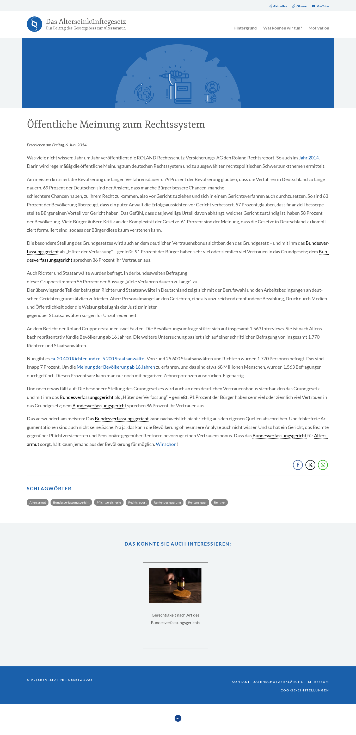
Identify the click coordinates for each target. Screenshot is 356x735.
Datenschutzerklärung (278, 682)
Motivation (319, 27)
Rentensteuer (197, 502)
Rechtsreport (137, 502)
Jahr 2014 (309, 157)
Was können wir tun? (282, 27)
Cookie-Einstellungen (305, 690)
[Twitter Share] (310, 465)
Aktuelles (280, 6)
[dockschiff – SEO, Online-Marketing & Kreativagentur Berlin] (178, 720)
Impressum (317, 682)
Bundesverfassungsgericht (71, 502)
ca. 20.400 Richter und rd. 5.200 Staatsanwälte (97, 358)
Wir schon (166, 444)
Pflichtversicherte (109, 502)
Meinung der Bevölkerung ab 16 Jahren (116, 367)
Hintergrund (245, 27)
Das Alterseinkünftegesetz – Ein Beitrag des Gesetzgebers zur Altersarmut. (74, 27)
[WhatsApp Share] (323, 465)
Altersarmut (37, 502)
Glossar (302, 6)
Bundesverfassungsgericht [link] (87, 397)
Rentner (219, 502)
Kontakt (241, 682)
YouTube (323, 6)
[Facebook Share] (298, 465)
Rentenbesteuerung (167, 502)
